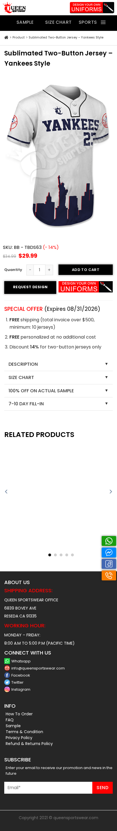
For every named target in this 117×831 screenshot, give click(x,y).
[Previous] (6, 491)
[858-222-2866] (109, 575)
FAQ (10, 720)
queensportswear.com (75, 818)
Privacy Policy (19, 737)
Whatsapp (21, 661)
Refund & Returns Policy (29, 743)
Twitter (17, 682)
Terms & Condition (24, 732)
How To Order (19, 714)
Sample (13, 726)
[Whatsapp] (109, 541)
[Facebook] (109, 564)
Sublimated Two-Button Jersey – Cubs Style (30, 548)
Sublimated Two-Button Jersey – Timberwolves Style (87, 549)
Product (18, 37)
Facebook (20, 675)
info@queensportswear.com (38, 668)
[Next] (110, 491)
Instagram (20, 689)
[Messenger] (109, 552)
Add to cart (85, 269)
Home (6, 37)
